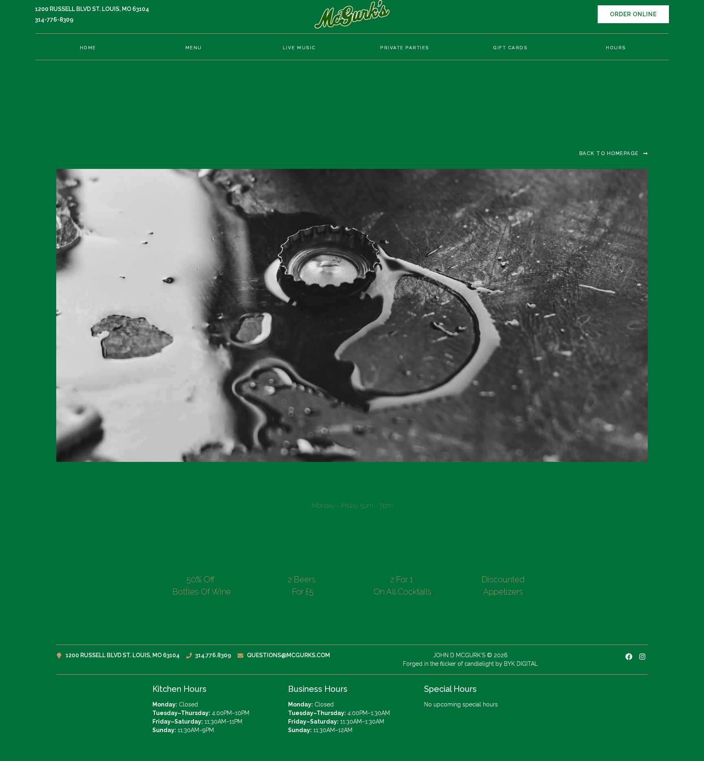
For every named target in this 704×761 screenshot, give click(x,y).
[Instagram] (642, 656)
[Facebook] (628, 656)
